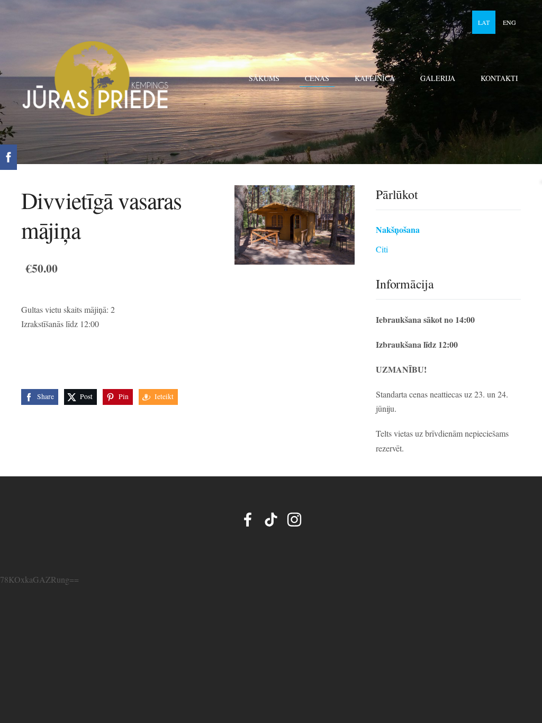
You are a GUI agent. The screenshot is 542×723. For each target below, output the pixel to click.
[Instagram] (294, 519)
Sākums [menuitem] (264, 78)
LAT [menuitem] (484, 22)
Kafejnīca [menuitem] (375, 78)
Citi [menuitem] (382, 249)
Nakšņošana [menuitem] (398, 229)
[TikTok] (271, 519)
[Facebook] (247, 519)
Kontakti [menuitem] (499, 78)
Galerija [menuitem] (437, 78)
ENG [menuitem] (509, 22)
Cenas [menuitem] (317, 78)
